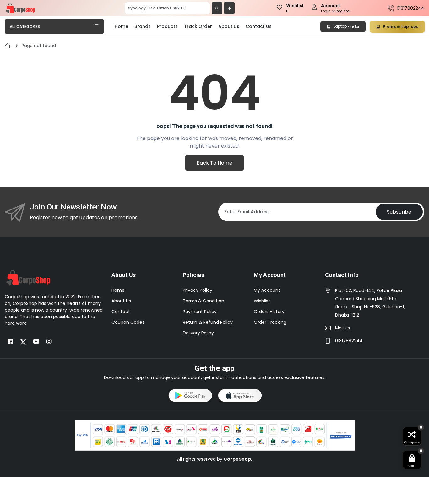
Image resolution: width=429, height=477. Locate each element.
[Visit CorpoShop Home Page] (20, 8)
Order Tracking (270, 322)
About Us (228, 26)
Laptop (346, 26)
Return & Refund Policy (208, 322)
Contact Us (259, 26)
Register (343, 11)
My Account (267, 290)
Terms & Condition (203, 301)
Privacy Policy (197, 290)
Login (325, 11)
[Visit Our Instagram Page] (49, 341)
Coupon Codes (127, 322)
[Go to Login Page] (314, 8)
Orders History (269, 311)
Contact (120, 311)
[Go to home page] (28, 277)
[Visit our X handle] (23, 341)
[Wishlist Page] (279, 8)
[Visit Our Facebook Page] (10, 341)
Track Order (198, 26)
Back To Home (214, 162)
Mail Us (342, 328)
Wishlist (262, 301)
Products (167, 26)
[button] (189, 396)
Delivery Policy (198, 333)
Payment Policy (200, 311)
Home (121, 26)
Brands (142, 26)
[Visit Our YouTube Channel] (36, 341)
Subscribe (399, 211)
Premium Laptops (400, 26)
